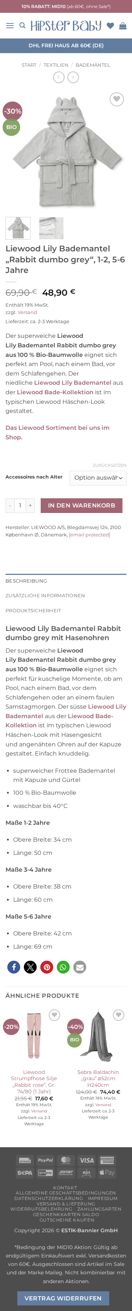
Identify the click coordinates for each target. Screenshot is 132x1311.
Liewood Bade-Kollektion (55, 392)
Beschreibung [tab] (26, 581)
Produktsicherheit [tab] (33, 610)
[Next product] (59, 77)
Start (29, 65)
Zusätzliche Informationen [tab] (45, 595)
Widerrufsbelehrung (41, 1209)
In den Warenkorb (81, 505)
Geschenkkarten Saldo (66, 1214)
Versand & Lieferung (66, 1204)
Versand (27, 312)
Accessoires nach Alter (34, 477)
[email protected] (89, 535)
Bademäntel (93, 65)
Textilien (56, 65)
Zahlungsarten (99, 1209)
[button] (10, 25)
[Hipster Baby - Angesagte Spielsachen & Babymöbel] (66, 26)
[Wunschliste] (110, 26)
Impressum (103, 1198)
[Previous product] (73, 77)
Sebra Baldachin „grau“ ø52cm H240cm (98, 1078)
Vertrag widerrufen (63, 1298)
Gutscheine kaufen (67, 1220)
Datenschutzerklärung (48, 1198)
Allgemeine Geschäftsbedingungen (66, 1193)
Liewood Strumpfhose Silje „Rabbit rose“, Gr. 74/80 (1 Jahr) (34, 1081)
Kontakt (65, 1187)
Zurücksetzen (109, 465)
